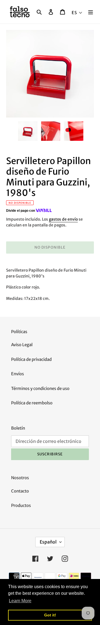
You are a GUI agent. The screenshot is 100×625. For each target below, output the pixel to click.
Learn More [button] (20, 600)
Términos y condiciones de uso (40, 388)
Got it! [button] (50, 615)
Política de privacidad (31, 359)
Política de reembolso (31, 402)
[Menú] (90, 12)
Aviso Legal (21, 344)
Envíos (17, 373)
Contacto (20, 491)
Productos (21, 505)
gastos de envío (63, 219)
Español (48, 542)
